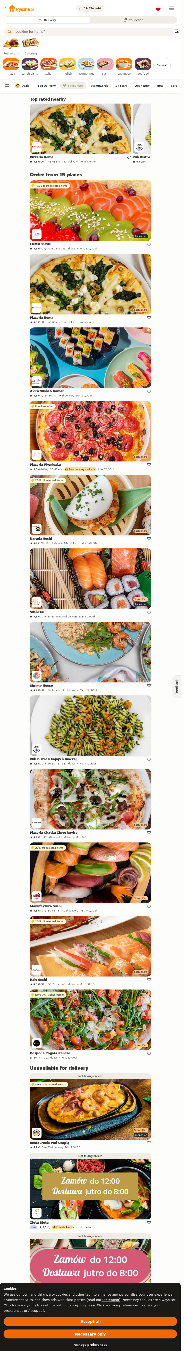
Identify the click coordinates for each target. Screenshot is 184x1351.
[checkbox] (11, 67)
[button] (19, 8)
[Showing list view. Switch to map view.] (176, 31)
